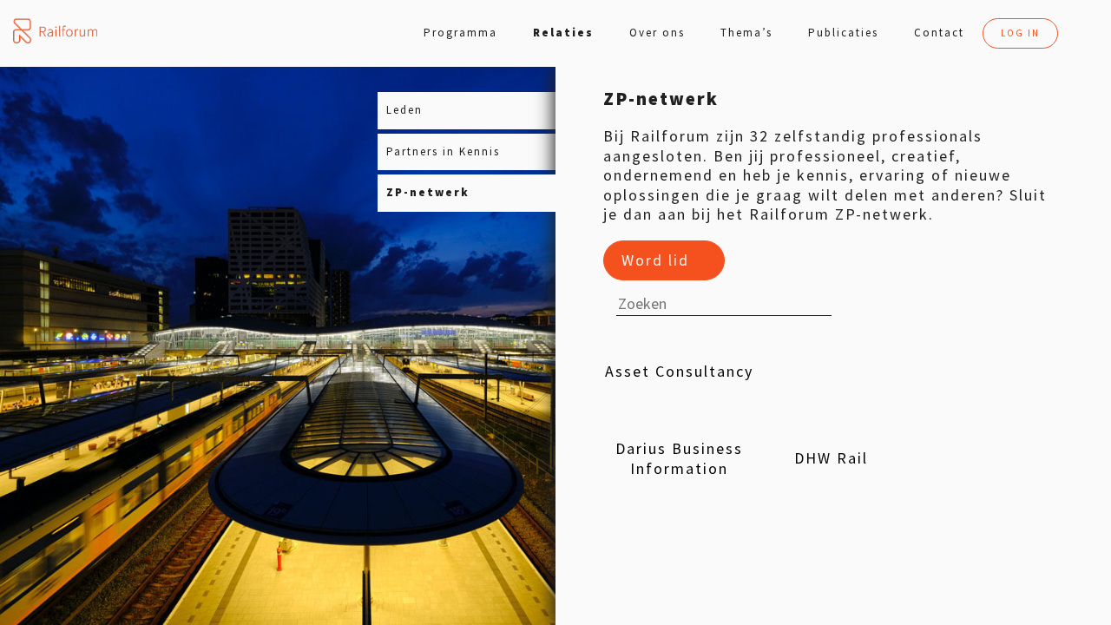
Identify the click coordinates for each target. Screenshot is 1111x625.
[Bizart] (983, 372)
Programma (460, 32)
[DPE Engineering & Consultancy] (679, 546)
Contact (939, 32)
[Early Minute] (831, 546)
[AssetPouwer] (831, 372)
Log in (1020, 33)
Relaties (563, 32)
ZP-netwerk (428, 192)
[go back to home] (55, 30)
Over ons (657, 32)
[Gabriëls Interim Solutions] (983, 546)
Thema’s (746, 32)
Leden (404, 109)
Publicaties (843, 32)
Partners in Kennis (443, 151)
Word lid (655, 260)
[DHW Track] (983, 459)
